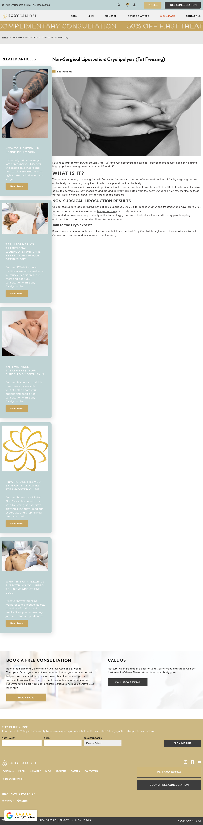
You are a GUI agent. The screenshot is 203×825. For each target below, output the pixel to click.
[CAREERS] (75, 772)
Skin (91, 16)
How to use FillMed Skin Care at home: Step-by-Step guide (23, 485)
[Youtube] (199, 762)
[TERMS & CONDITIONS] (14, 821)
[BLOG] (48, 772)
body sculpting (107, 211)
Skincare (111, 16)
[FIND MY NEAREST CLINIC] (16, 5)
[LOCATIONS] (8, 772)
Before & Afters (138, 16)
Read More (16, 186)
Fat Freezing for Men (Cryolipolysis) (75, 162)
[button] (20, 815)
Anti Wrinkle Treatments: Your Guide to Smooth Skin (25, 370)
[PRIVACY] (64, 821)
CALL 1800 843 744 (169, 772)
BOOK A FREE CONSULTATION (169, 784)
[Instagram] (185, 762)
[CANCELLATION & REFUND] (42, 821)
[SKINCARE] (35, 772)
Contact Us (193, 16)
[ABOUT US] (61, 772)
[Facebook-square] (192, 762)
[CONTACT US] (91, 772)
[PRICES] (22, 772)
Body (74, 16)
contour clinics (184, 231)
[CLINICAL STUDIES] (81, 821)
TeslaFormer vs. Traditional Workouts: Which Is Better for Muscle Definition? (23, 252)
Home (5, 37)
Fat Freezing (64, 71)
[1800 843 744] (41, 5)
